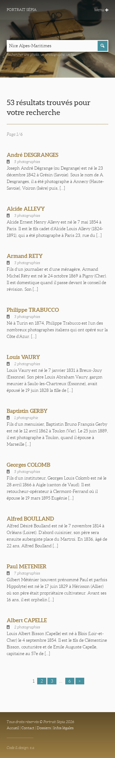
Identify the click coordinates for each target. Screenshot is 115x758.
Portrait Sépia (22, 9)
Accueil (13, 728)
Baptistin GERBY (27, 411)
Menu (99, 9)
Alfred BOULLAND (30, 519)
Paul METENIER (27, 566)
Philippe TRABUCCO (33, 310)
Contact (27, 728)
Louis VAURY (23, 357)
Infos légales (63, 728)
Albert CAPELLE (27, 620)
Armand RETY (25, 256)
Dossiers (44, 728)
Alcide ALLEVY (26, 209)
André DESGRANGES (32, 155)
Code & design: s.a (20, 747)
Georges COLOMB (28, 465)
